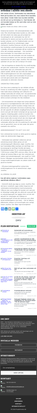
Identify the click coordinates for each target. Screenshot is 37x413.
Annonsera (18, 401)
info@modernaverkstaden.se (15, 386)
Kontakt (18, 404)
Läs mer (23, 6)
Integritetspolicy (18, 406)
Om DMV (18, 398)
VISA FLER (31, 226)
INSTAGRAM (18, 350)
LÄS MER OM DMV (6, 336)
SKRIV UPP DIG (18, 373)
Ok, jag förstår (15, 6)
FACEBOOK (18, 345)
